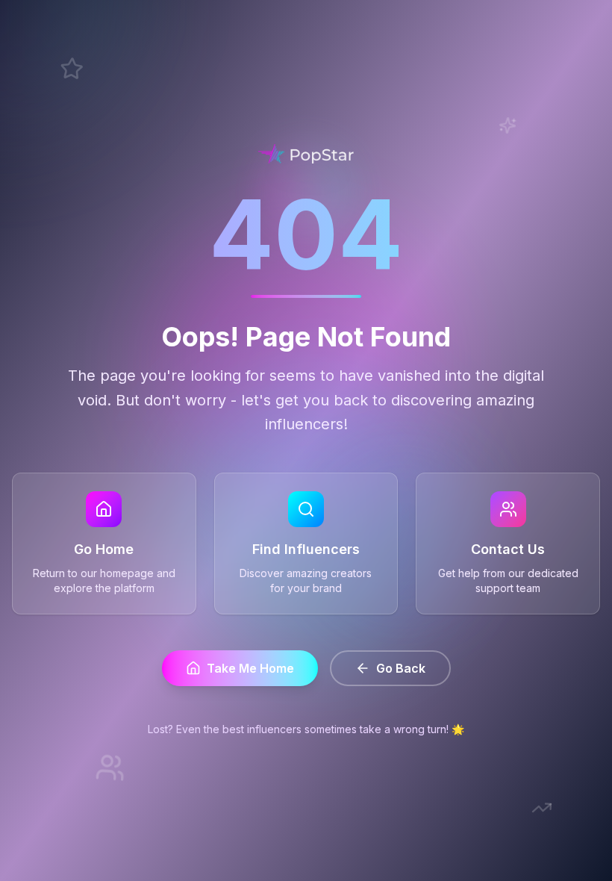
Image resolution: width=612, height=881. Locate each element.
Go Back (400, 668)
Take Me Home (250, 668)
